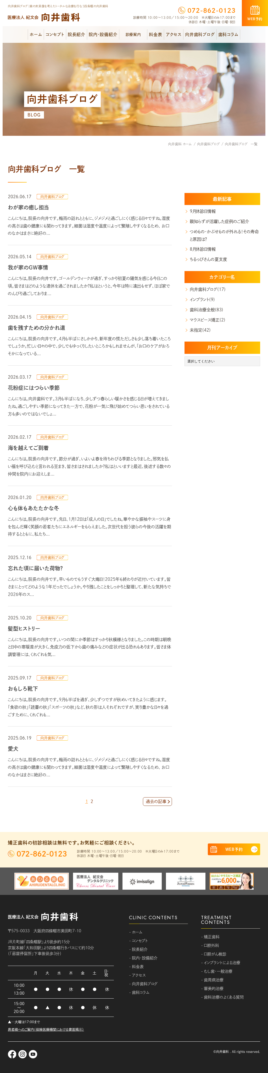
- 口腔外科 (210, 945)
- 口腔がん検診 (213, 954)
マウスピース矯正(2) (207, 320)
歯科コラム (228, 34)
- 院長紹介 (138, 949)
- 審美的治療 (212, 988)
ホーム (36, 34)
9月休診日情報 (203, 211)
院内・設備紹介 (103, 34)
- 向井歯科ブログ (143, 984)
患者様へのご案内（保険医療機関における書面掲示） (46, 1029)
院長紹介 (76, 34)
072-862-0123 (211, 10)
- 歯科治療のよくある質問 (222, 997)
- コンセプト (138, 941)
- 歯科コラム (139, 992)
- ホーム (135, 932)
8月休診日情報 (203, 249)
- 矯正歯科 (210, 937)
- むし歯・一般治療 (216, 971)
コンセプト (55, 34)
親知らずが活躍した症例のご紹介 (219, 221)
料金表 (155, 34)
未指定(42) (200, 330)
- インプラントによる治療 (220, 963)
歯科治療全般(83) (206, 310)
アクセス (174, 34)
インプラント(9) (202, 299)
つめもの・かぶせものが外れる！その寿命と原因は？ (224, 235)
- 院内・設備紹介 (143, 958)
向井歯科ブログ (200, 34)
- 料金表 (136, 967)
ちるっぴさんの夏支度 (208, 259)
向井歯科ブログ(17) (208, 289)
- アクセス (137, 975)
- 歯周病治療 (212, 980)
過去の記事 (156, 801)
